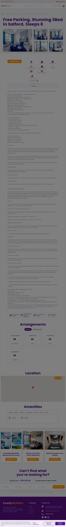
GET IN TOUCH (58, 487)
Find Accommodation (29, 5)
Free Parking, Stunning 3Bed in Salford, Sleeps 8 (36, 14)
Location (31, 508)
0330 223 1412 (25, 481)
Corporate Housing (10, 14)
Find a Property (58, 5)
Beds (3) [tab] (27, 329)
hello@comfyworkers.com (52, 511)
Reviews (31, 513)
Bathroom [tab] (16, 412)
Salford (20, 14)
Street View (58, 377)
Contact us (32, 510)
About (41, 5)
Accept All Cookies (60, 523)
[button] (37, 80)
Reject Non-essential (49, 523)
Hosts (37, 5)
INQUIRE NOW (14, 61)
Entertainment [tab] (29, 412)
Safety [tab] (46, 412)
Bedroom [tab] (22, 412)
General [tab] (36, 412)
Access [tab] (10, 412)
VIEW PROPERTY (11, 459)
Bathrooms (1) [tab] (37, 329)
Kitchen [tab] (41, 412)
